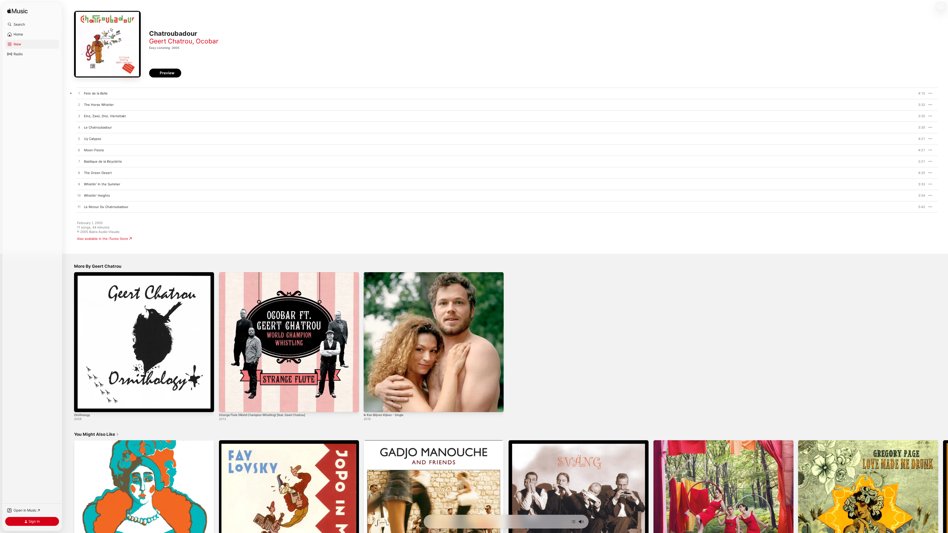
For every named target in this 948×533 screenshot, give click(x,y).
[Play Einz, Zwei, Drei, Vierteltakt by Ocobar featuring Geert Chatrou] (79, 116)
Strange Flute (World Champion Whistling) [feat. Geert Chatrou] (268, 274)
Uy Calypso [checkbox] (92, 139)
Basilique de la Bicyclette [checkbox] (103, 161)
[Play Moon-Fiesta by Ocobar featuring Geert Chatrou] (79, 150)
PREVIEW (919, 93)
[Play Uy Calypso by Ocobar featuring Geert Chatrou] (79, 139)
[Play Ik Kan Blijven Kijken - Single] (370, 406)
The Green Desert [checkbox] (98, 173)
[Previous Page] (69, 510)
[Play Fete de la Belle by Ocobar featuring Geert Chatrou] (79, 93)
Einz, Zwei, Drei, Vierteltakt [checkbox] (105, 116)
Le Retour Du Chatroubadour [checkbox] (106, 207)
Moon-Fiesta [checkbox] (94, 150)
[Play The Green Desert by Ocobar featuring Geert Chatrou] (79, 173)
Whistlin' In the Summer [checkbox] (102, 184)
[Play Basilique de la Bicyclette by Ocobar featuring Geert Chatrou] (79, 161)
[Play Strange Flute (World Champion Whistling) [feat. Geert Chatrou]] (225, 406)
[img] (17, 11)
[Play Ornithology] (80, 406)
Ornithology (83, 274)
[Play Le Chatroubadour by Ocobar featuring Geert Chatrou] (79, 127)
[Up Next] (573, 521)
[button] (32, 24)
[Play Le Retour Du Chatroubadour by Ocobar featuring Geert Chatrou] (79, 207)
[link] (96, 434)
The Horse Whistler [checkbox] (99, 105)
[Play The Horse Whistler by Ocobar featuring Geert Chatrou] (79, 105)
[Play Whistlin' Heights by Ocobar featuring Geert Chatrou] (79, 195)
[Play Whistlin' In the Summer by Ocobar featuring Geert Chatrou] (79, 184)
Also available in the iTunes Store (102, 239)
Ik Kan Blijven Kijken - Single (385, 274)
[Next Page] (943, 510)
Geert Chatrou (170, 41)
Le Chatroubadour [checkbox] (98, 127)
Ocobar (207, 41)
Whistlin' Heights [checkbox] (97, 195)
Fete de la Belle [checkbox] (96, 93)
